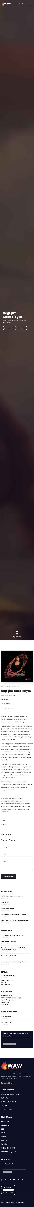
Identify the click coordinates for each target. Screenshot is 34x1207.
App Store (9, 611)
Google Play (22, 611)
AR (22, 3)
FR (25, 3)
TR (19, 3)
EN (15, 3)
